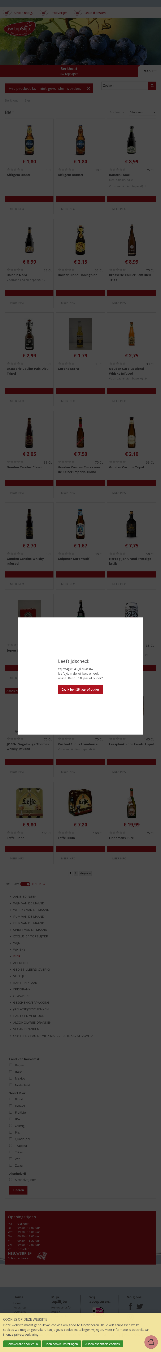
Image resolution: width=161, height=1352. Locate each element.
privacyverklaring (26, 1334)
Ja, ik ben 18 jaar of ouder (80, 689)
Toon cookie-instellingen (61, 1344)
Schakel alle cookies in (22, 1344)
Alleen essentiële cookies (102, 1344)
